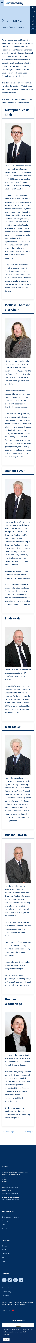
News (3, 1261)
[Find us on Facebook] (4, 1280)
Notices (4, 1228)
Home (4, 27)
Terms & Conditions (8, 1288)
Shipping (5, 1221)
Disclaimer (5, 1295)
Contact (4, 1246)
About (11, 27)
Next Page (28, 1132)
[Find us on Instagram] (15, 1280)
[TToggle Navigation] (2, 3)
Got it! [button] (6, 1339)
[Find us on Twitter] (9, 1280)
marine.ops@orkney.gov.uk (10, 1199)
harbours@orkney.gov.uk (10, 1193)
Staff (3, 1257)
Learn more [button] (7, 1334)
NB (10, 1310)
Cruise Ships (6, 1253)
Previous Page (9, 1132)
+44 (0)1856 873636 (11, 1187)
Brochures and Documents (10, 1217)
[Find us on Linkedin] (21, 1280)
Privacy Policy (6, 1292)
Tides (3, 1224)
